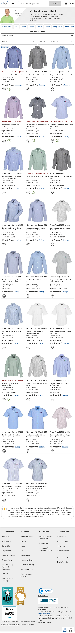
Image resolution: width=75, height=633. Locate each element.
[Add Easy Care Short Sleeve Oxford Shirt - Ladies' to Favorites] (52, 347)
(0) (71, 4)
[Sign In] (67, 3)
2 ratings (66, 240)
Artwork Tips (43, 543)
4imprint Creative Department (45, 538)
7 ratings (66, 188)
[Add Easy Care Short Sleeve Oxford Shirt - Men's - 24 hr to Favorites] (52, 296)
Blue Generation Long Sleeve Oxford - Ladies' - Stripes (11, 281)
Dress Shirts (6, 27)
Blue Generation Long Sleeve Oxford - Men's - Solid (11, 177)
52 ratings (18, 136)
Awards (23, 541)
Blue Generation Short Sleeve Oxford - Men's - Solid (11, 436)
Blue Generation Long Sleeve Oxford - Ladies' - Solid (11, 229)
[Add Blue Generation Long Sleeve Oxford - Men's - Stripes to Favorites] (28, 244)
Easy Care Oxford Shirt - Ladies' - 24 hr (37, 281)
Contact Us (6, 546)
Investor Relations (9, 556)
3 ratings (42, 292)
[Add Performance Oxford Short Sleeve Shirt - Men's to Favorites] (52, 141)
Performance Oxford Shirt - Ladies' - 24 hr (10, 384)
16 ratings (66, 85)
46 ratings (42, 85)
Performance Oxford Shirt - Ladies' (10, 125)
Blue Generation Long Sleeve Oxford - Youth (59, 384)
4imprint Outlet (62, 557)
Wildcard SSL (43, 596)
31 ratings (42, 136)
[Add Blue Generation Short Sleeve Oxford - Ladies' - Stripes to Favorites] (4, 500)
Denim (39, 27)
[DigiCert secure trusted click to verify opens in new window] (46, 591)
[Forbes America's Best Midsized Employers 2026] (9, 613)
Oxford (31, 27)
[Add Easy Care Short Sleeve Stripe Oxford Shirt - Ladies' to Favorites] (52, 451)
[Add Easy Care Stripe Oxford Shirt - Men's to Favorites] (4, 347)
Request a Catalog (27, 565)
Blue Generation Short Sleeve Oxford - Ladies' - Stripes (11, 487)
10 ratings (66, 136)
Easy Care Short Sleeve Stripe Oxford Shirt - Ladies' (60, 436)
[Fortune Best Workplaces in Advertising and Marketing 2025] (7, 596)
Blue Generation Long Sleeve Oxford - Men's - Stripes (35, 229)
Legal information (45, 614)
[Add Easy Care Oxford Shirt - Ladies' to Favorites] (52, 89)
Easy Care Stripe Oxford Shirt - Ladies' (36, 384)
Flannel (47, 27)
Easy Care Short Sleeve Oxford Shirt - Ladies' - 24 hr (36, 332)
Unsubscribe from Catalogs (8, 580)
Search (55, 3)
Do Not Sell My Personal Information (9, 567)
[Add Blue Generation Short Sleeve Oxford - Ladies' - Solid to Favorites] (28, 451)
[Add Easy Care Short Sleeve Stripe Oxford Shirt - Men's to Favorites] (52, 244)
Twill (16, 27)
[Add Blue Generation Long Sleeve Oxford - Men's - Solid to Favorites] (4, 192)
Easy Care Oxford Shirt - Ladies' (61, 75)
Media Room (25, 555)
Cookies (5, 574)
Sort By (42, 42)
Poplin (23, 27)
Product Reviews (27, 560)
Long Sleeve (57, 27)
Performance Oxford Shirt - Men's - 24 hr (37, 177)
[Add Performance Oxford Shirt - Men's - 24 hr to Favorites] (28, 192)
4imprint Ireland (63, 551)
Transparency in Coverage (27, 576)
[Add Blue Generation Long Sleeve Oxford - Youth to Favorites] (52, 399)
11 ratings (18, 240)
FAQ (22, 551)
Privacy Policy (7, 560)
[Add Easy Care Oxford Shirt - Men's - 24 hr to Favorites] (52, 192)
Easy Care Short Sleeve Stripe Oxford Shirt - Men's (60, 229)
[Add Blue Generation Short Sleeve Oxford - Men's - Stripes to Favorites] (28, 500)
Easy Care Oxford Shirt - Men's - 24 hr (61, 177)
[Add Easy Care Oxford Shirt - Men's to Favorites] (28, 89)
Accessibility (6, 541)
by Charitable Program (46, 549)
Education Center (27, 537)
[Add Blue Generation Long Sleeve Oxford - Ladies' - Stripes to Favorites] (4, 296)
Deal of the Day (63, 562)
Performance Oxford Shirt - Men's (13, 75)
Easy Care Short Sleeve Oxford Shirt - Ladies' (60, 332)
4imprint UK (61, 546)
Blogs (23, 546)
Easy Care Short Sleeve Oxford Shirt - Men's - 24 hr (60, 281)
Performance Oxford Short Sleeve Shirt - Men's (61, 125)
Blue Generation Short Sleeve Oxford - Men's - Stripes (36, 487)
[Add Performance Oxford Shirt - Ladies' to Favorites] (4, 141)
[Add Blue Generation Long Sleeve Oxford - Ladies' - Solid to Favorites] (4, 244)
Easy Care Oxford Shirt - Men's (36, 75)
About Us (5, 537)
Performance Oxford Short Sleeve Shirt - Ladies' (37, 125)
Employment (6, 551)
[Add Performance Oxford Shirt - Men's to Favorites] (4, 89)
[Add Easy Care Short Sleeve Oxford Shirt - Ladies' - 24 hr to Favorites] (28, 347)
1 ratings (17, 292)
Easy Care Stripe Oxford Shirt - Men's (12, 332)
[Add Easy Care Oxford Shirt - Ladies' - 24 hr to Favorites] (28, 296)
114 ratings (18, 85)
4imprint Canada (63, 541)
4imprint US (61, 537)
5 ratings (42, 188)
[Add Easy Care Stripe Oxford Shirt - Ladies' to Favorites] (28, 399)
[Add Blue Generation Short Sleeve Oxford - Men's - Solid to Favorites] (4, 451)
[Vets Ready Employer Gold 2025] (20, 596)
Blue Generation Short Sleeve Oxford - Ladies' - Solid (36, 436)
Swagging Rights (27, 569)
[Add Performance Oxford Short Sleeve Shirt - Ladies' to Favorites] (28, 141)
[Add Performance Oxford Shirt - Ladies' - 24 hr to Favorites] (4, 399)
